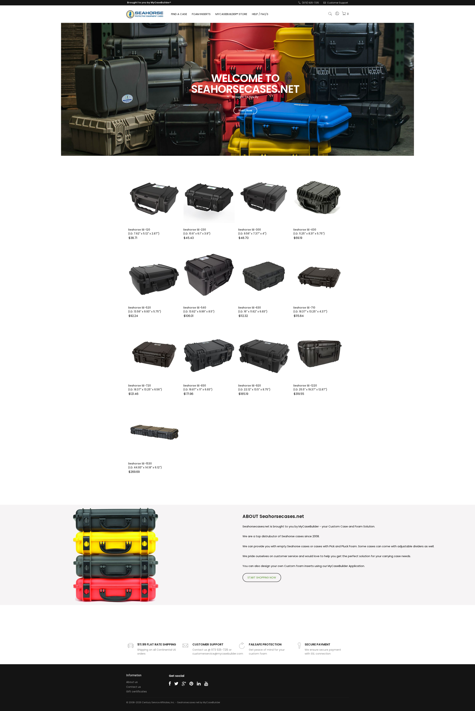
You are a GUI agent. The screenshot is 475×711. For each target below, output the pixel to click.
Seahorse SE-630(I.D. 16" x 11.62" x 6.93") (252, 309)
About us (132, 682)
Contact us (133, 687)
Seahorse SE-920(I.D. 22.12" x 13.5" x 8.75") (254, 387)
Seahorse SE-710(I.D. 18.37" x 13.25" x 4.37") (310, 309)
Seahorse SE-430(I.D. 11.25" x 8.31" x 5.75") (309, 231)
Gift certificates (136, 691)
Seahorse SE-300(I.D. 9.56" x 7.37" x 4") (252, 231)
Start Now (245, 110)
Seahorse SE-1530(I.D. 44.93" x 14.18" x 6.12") (145, 465)
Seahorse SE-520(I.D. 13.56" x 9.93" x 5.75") (144, 309)
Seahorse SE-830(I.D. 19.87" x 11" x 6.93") (197, 387)
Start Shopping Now (262, 577)
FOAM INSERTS (201, 14)
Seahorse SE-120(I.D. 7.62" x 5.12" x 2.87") (143, 231)
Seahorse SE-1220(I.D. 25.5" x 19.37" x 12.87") (310, 387)
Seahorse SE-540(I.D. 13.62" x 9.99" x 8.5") (198, 309)
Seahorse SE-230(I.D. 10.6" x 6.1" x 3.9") (196, 231)
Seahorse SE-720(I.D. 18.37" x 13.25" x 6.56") (145, 387)
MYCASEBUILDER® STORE (231, 14)
